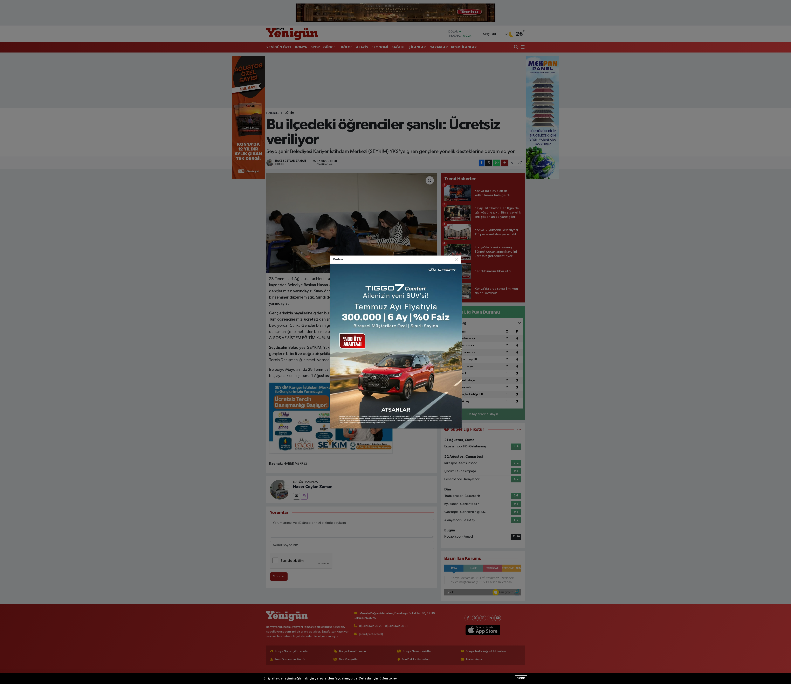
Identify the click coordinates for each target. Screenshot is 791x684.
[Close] (456, 259)
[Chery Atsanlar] (396, 346)
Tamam (521, 678)
